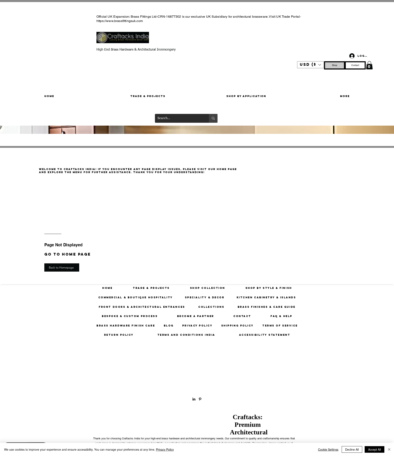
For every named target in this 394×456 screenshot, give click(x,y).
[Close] (389, 449)
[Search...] (213, 118)
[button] (310, 64)
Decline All (352, 449)
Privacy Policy (165, 449)
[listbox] (310, 64)
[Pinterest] (313, 72)
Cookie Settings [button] (328, 449)
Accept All (374, 449)
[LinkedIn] (194, 399)
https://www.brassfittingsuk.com (119, 21)
